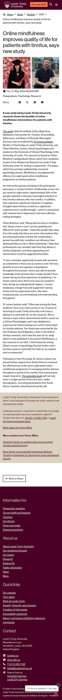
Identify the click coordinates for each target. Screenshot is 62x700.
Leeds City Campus (17, 679)
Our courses (9, 592)
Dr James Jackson (43, 141)
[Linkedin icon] (34, 102)
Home (10, 14)
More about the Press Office (17, 427)
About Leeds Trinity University (18, 546)
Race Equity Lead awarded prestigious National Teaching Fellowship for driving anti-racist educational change (31, 455)
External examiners (13, 529)
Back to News (15, 478)
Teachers (8, 516)
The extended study (32, 375)
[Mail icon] (42, 102)
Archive (31, 14)
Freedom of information (15, 609)
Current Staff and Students (16, 512)
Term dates (9, 596)
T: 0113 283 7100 (16, 663)
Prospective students (14, 508)
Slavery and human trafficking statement (24, 617)
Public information (12, 567)
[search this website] (51, 4)
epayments (8, 622)
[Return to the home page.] (15, 5)
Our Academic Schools (15, 550)
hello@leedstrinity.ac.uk (19, 668)
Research (8, 558)
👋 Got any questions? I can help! (42, 688)
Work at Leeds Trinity (14, 600)
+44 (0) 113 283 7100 (36, 417)
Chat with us (13, 659)
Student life (9, 563)
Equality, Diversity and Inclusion (19, 605)
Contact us (12, 655)
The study (8, 131)
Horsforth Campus (16, 675)
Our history (8, 554)
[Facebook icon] (19, 102)
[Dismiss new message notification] (58, 685)
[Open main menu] (56, 4)
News (20, 14)
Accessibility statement (15, 613)
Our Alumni (9, 520)
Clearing (39, 4)
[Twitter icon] (27, 102)
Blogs (6, 575)
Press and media (11, 525)
